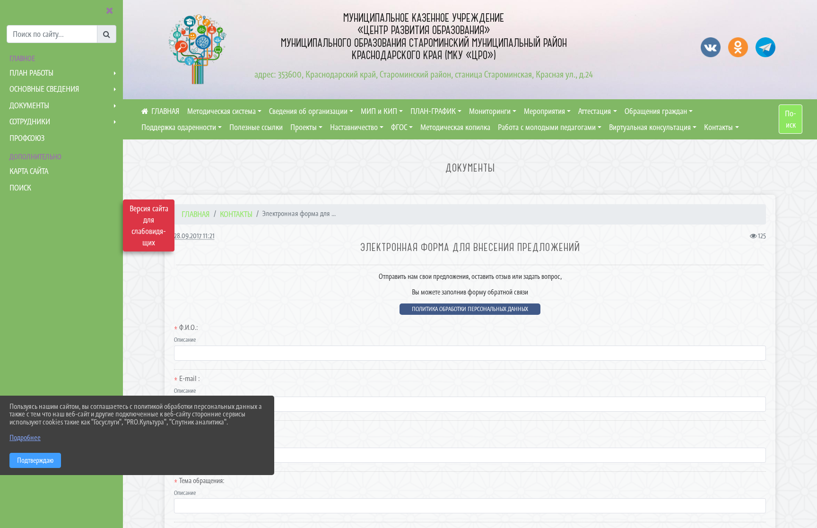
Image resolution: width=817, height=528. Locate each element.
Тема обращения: (202, 480)
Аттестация (594, 111)
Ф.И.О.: (188, 327)
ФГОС (399, 127)
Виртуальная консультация (650, 127)
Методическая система (221, 111)
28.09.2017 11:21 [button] (194, 235)
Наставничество (354, 127)
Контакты (718, 127)
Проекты (303, 127)
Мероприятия (544, 111)
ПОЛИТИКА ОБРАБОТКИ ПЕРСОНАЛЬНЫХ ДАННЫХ (470, 308)
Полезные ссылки (256, 127)
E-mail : (189, 378)
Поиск (790, 119)
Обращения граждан (656, 111)
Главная (196, 214)
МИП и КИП (379, 111)
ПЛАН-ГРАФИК (433, 111)
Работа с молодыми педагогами (547, 127)
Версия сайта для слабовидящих (149, 225)
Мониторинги (490, 111)
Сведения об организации (308, 111)
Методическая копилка (455, 127)
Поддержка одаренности (178, 127)
